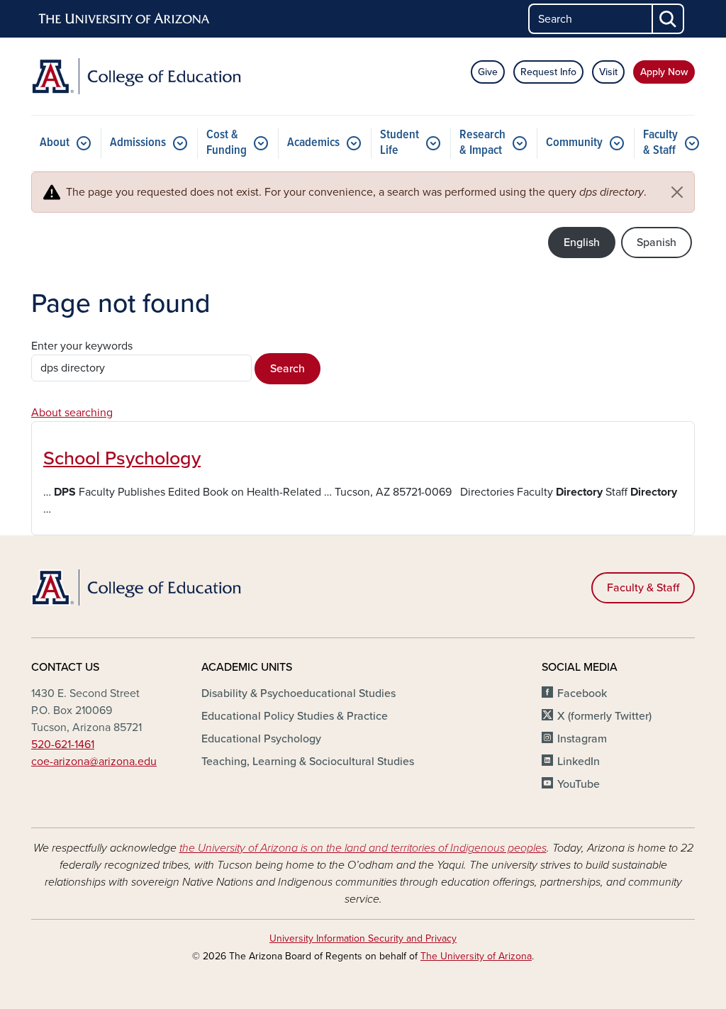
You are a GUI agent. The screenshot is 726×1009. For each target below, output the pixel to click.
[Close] (677, 192)
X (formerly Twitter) (604, 716)
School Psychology (122, 458)
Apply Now (664, 72)
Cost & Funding (226, 143)
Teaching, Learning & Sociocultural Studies (307, 761)
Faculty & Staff (660, 143)
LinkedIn (578, 761)
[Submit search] (668, 19)
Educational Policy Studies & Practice (294, 716)
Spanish (656, 242)
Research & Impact (482, 143)
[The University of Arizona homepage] (125, 19)
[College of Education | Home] (136, 76)
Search (287, 369)
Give (488, 72)
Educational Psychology (261, 739)
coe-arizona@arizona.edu (94, 761)
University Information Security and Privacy (363, 938)
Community (574, 143)
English (582, 242)
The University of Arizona (476, 956)
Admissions (138, 143)
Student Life (399, 143)
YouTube (578, 784)
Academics (313, 143)
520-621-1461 (62, 744)
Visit (608, 72)
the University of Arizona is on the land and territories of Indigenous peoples (363, 848)
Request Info (548, 72)
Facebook (582, 693)
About (54, 143)
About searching (72, 413)
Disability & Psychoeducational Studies (298, 693)
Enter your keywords (82, 346)
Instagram (582, 739)
